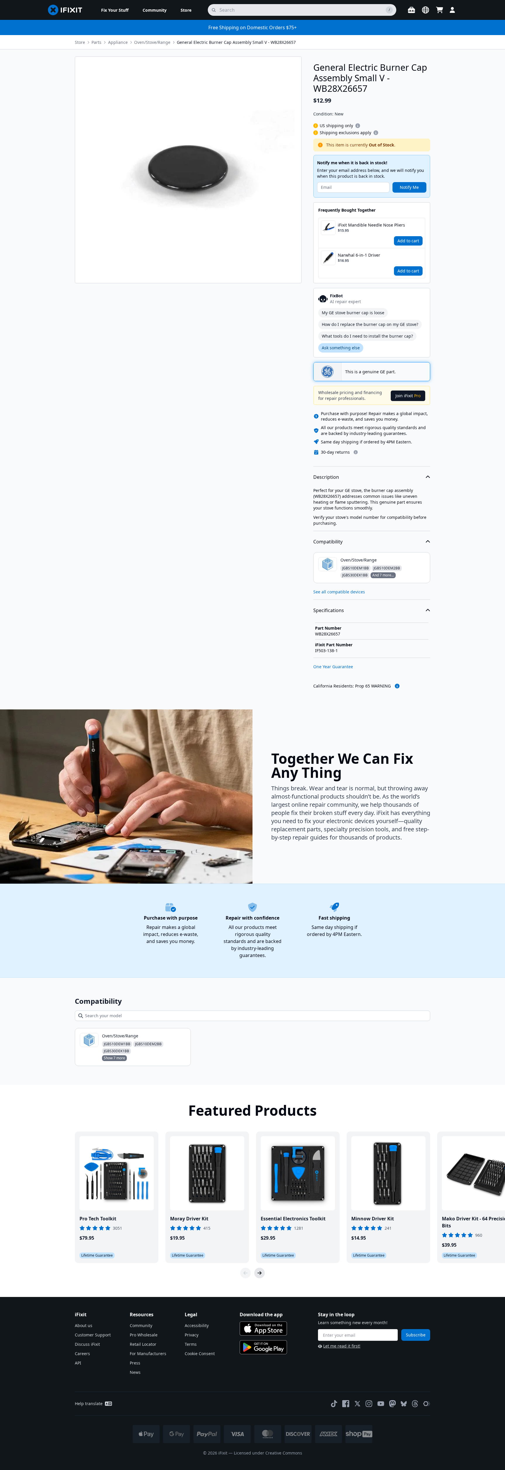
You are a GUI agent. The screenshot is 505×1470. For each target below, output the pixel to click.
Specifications (328, 610)
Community (141, 1325)
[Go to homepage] (67, 10)
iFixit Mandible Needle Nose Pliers (371, 225)
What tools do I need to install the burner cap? (367, 336)
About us (83, 1325)
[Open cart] (439, 10)
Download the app (261, 1314)
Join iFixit (408, 395)
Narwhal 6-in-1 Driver (359, 255)
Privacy (191, 1335)
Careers (82, 1353)
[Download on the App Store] (263, 1329)
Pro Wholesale (144, 1335)
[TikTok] (334, 1403)
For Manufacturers (148, 1353)
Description (326, 477)
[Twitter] (357, 1403)
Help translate (89, 1403)
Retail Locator (143, 1344)
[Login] (452, 10)
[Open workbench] (411, 10)
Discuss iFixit (87, 1344)
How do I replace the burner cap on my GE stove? (370, 324)
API (78, 1363)
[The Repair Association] (426, 1403)
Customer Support (93, 1335)
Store (80, 42)
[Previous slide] (245, 1273)
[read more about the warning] (397, 686)
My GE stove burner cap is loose (353, 312)
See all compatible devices (339, 592)
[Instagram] (369, 1403)
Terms (191, 1344)
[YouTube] (380, 1403)
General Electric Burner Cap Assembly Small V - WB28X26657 (236, 42)
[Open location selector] (425, 10)
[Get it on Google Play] (263, 1347)
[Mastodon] (392, 1403)
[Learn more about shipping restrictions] (357, 125)
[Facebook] (345, 1403)
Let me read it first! (341, 1346)
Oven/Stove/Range (152, 42)
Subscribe (416, 1335)
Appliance (118, 42)
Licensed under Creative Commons (268, 1453)
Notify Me (409, 187)
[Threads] (414, 1403)
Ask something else (341, 347)
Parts (96, 42)
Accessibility (197, 1325)
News (135, 1372)
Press (135, 1363)
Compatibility (328, 541)
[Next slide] (259, 1273)
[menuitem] (115, 10)
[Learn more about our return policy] (355, 452)
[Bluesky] (404, 1404)
